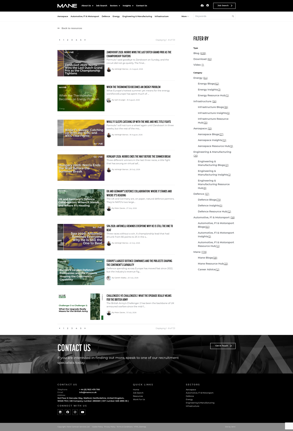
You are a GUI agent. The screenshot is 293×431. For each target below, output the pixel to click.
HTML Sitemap (140, 427)
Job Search (101, 6)
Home (136, 390)
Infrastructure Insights (214, 113)
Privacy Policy (109, 427)
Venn (233, 427)
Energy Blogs (208, 84)
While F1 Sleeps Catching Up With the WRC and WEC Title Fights (139, 122)
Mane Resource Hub (213, 264)
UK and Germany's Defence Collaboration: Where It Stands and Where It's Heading (139, 193)
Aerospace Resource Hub (215, 146)
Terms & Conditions (125, 427)
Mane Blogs (207, 258)
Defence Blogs (209, 200)
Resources (138, 396)
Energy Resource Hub (213, 95)
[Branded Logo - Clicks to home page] (67, 6)
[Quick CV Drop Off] (202, 5)
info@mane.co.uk (88, 392)
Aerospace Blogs (211, 134)
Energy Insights (209, 90)
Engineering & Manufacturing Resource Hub (214, 184)
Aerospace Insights (212, 140)
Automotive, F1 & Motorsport (85, 16)
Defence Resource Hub (214, 212)
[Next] (85, 40)
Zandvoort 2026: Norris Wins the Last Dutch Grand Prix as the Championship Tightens (139, 54)
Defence (106, 16)
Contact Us (141, 6)
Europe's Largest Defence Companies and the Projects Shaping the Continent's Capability (139, 263)
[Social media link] (60, 412)
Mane (200, 252)
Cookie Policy (97, 427)
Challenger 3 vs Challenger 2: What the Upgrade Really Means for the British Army (139, 298)
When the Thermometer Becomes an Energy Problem (133, 87)
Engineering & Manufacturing (137, 16)
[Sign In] (207, 5)
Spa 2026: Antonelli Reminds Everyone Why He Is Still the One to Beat (140, 228)
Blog (199, 53)
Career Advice (208, 270)
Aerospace (62, 16)
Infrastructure (161, 16)
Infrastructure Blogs (213, 107)
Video (198, 65)
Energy (116, 16)
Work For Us (139, 400)
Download (202, 59)
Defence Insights (210, 206)
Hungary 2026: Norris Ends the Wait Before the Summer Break (139, 156)
